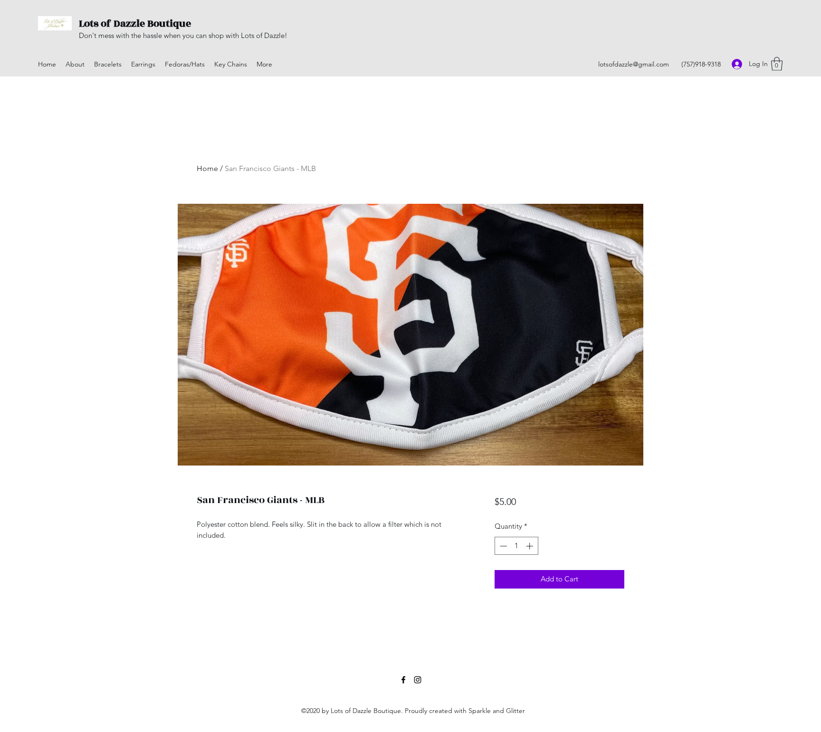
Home (207, 168)
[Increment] (530, 546)
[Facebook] (403, 679)
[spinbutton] (516, 546)
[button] (777, 64)
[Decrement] (502, 546)
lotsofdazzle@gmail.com (633, 64)
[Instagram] (417, 679)
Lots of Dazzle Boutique (135, 23)
